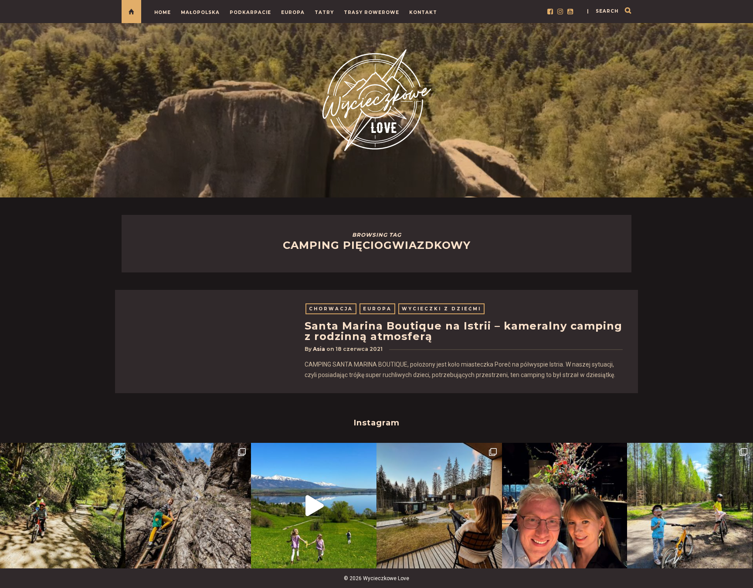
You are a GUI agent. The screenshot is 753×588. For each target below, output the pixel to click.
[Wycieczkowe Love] (376, 98)
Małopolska (200, 12)
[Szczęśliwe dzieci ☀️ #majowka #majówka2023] (313, 505)
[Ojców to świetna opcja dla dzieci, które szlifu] (63, 505)
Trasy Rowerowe (371, 12)
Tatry (324, 12)
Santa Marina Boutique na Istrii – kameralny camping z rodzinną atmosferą (463, 331)
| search (602, 11)
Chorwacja (331, 309)
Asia (319, 349)
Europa (293, 12)
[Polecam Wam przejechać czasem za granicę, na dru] (188, 505)
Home (162, 12)
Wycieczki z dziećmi (441, 309)
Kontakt (423, 12)
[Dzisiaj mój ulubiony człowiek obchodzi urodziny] (565, 505)
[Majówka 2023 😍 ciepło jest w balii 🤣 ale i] (439, 505)
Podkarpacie (250, 12)
